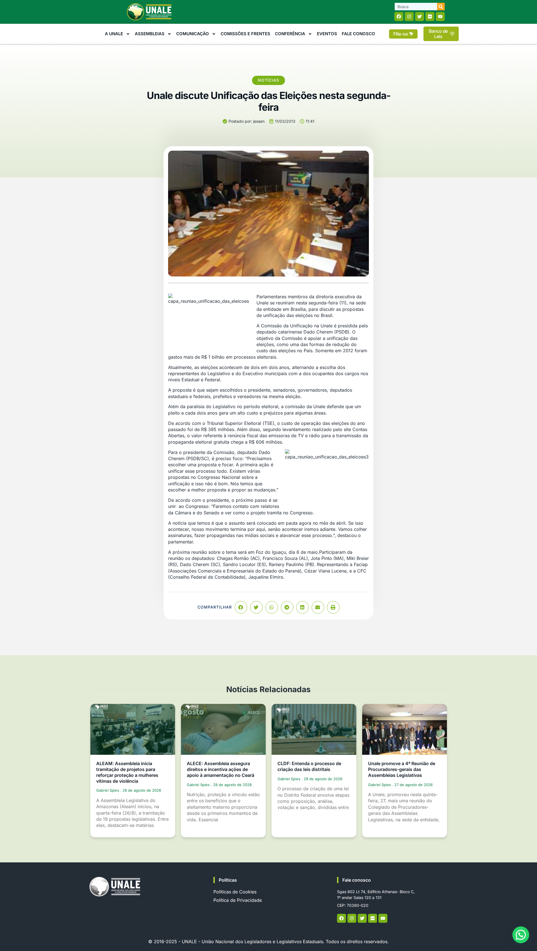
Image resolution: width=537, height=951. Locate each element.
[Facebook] (398, 16)
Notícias (268, 80)
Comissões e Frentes (245, 33)
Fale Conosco (358, 33)
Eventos (327, 33)
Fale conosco (356, 880)
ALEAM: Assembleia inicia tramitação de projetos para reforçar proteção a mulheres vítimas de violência (127, 772)
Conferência (290, 33)
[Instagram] (409, 16)
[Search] (441, 6)
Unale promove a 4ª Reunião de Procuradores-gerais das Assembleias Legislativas (401, 769)
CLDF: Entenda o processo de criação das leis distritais (309, 766)
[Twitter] (419, 16)
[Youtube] (440, 16)
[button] (241, 607)
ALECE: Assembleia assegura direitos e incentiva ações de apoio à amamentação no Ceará (220, 769)
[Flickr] (429, 16)
